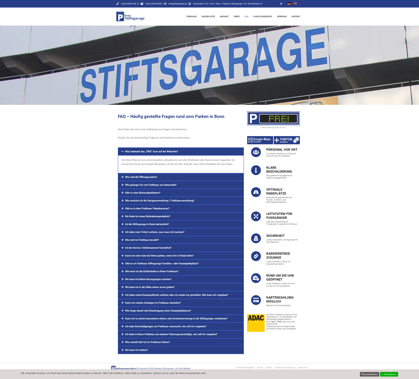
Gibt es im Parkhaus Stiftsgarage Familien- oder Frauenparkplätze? (162, 263)
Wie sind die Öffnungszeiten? (141, 177)
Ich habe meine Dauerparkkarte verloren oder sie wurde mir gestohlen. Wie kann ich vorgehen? (176, 295)
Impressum (303, 367)
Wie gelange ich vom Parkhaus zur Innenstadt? (150, 184)
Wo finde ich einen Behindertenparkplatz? (147, 216)
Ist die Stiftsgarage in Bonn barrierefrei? (147, 224)
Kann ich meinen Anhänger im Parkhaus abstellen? (153, 302)
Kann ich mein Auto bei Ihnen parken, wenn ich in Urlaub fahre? (159, 255)
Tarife (237, 16)
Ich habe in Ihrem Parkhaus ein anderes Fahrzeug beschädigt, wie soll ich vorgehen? (171, 334)
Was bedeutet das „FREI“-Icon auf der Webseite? (151, 151)
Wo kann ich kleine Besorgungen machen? (148, 279)
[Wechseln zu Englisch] (295, 3)
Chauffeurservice (262, 16)
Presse (260, 367)
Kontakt (295, 16)
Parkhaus (192, 16)
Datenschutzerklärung (285, 367)
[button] (181, 151)
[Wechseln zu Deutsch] (289, 3)
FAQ (246, 16)
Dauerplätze (208, 16)
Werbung (282, 16)
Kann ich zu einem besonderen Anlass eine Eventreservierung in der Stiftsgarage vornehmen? (176, 318)
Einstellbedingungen (245, 367)
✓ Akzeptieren (389, 374)
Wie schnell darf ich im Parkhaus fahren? (147, 342)
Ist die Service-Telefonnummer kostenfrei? (148, 247)
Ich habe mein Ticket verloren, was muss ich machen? (154, 232)
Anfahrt (224, 16)
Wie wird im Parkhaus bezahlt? (142, 239)
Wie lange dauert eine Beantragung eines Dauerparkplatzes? (158, 310)
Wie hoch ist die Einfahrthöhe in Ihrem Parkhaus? (151, 271)
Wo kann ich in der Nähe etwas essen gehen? (149, 287)
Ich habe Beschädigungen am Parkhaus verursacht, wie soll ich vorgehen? (165, 326)
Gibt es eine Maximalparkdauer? (142, 192)
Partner (269, 367)
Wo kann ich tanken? (136, 350)
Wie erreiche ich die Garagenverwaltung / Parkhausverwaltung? (159, 200)
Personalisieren (370, 374)
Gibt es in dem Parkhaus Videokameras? (147, 208)
